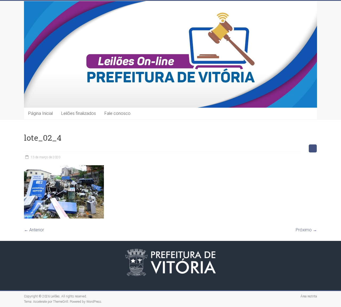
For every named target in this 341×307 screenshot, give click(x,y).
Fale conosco (117, 113)
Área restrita (309, 296)
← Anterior (34, 229)
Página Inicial (40, 113)
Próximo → (306, 229)
